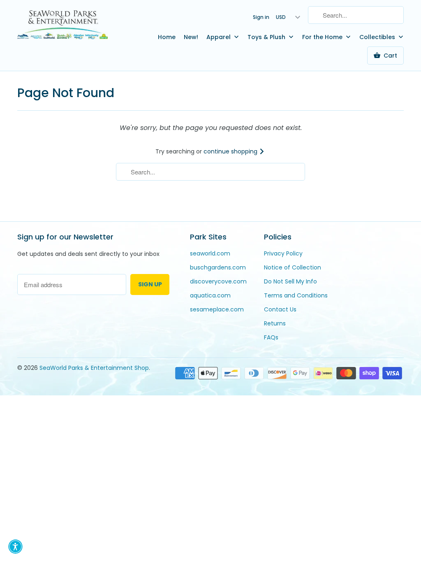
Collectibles (378, 37)
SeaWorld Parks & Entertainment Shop (94, 368)
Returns (275, 323)
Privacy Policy (283, 253)
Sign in (261, 17)
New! (191, 37)
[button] (15, 546)
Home (167, 37)
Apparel (219, 37)
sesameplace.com (217, 309)
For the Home (323, 37)
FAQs (271, 337)
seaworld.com (210, 253)
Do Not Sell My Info (290, 281)
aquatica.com (210, 295)
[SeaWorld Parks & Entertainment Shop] (62, 24)
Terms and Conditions (296, 295)
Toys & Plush (267, 37)
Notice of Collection (292, 267)
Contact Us (280, 309)
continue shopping (231, 151)
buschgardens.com (218, 267)
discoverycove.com (218, 281)
